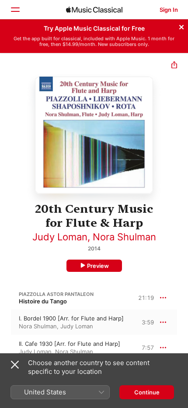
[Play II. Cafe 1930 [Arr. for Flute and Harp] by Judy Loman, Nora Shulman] (5, 347)
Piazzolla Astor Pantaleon (56, 294)
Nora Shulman (124, 237)
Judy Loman (59, 237)
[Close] (181, 25)
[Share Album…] (174, 66)
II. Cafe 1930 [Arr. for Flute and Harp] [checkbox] (69, 343)
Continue (147, 392)
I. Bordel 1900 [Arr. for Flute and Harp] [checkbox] (71, 318)
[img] (94, 10)
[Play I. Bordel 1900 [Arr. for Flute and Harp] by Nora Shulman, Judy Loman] (5, 322)
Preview (98, 265)
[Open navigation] (14, 9)
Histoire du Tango (43, 301)
